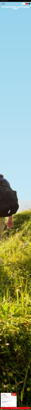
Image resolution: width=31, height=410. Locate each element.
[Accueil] (3, 3)
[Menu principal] (29, 3)
